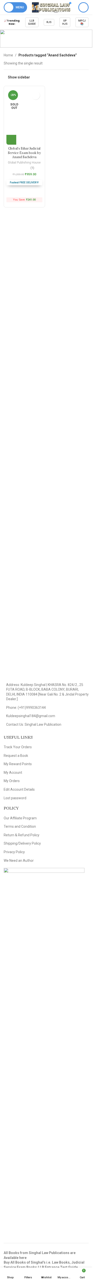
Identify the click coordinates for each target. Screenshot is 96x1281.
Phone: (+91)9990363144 (26, 708)
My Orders (12, 781)
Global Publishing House (24, 162)
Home (8, 55)
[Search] (83, 7)
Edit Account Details (19, 789)
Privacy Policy (14, 852)
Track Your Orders (18, 747)
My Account (13, 772)
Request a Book (16, 756)
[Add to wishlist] (35, 95)
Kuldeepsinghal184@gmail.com (30, 716)
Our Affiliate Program (20, 818)
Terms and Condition (20, 826)
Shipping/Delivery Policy (22, 843)
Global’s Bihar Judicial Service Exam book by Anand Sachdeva (24, 152)
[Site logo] (51, 7)
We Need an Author (19, 860)
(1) (32, 168)
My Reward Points (18, 764)
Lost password (15, 798)
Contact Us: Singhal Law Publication (33, 724)
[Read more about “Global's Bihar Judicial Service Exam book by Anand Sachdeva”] (11, 140)
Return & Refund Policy (21, 835)
